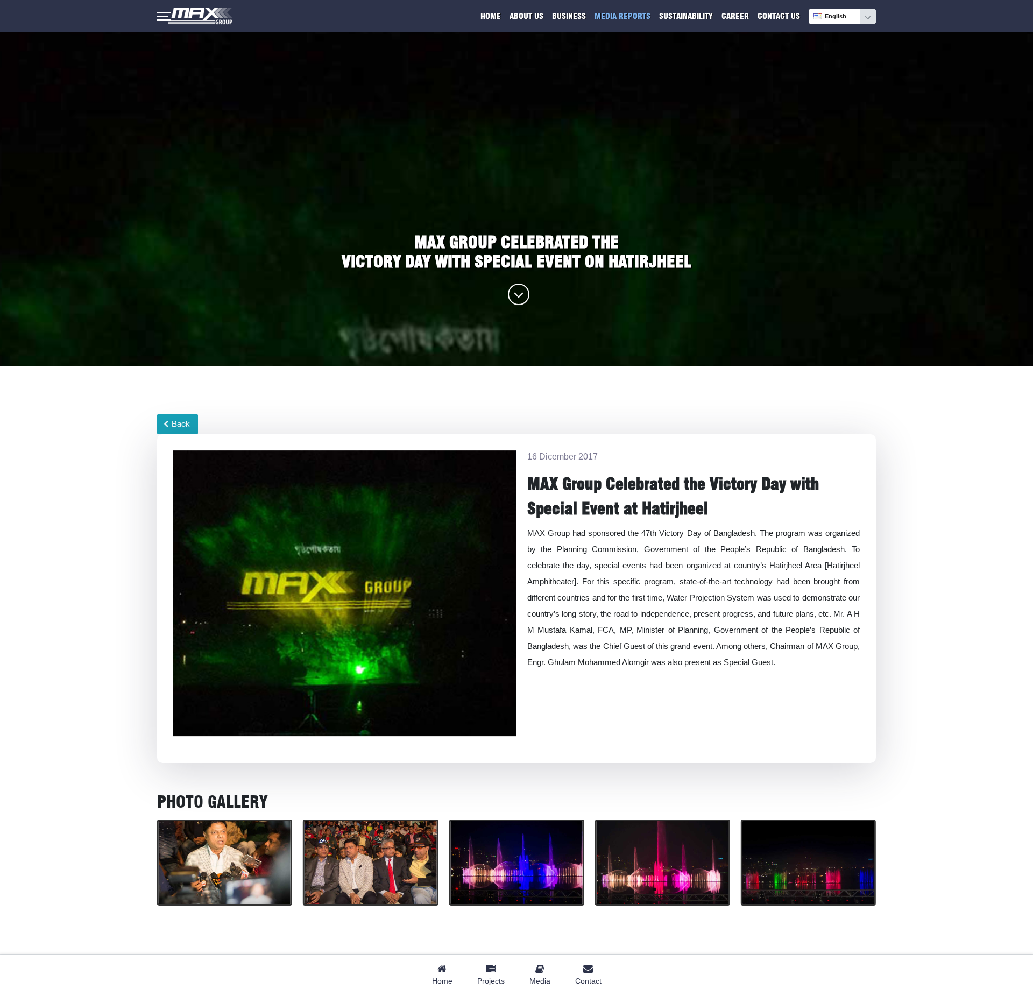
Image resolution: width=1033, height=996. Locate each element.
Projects (491, 981)
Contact (588, 981)
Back (179, 424)
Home (490, 16)
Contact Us (779, 16)
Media (539, 981)
